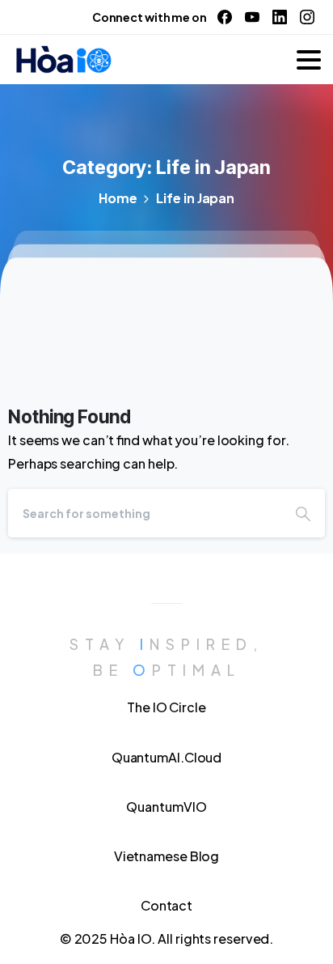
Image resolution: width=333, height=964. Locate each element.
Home (118, 197)
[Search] (303, 513)
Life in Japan (195, 197)
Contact (166, 905)
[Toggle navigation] (309, 60)
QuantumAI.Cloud (167, 757)
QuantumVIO (166, 806)
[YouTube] (252, 17)
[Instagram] (307, 17)
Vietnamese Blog (167, 855)
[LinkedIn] (279, 17)
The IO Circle (166, 707)
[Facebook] (224, 17)
